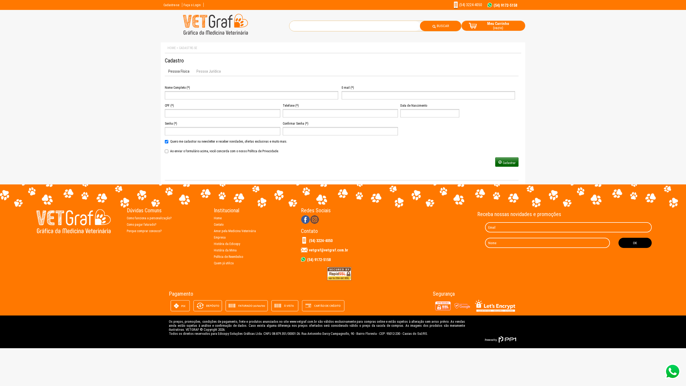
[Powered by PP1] (500, 339)
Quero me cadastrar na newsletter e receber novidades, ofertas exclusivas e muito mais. (228, 141)
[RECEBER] (635, 243)
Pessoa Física (178, 71)
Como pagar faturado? (141, 225)
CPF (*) (169, 105)
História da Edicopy (227, 244)
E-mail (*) (348, 88)
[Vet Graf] (215, 34)
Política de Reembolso (228, 257)
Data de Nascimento (413, 105)
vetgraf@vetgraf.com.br (328, 250)
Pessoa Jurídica (208, 71)
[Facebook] (305, 220)
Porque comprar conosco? (144, 231)
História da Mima (225, 250)
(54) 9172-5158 (505, 5)
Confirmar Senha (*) (295, 123)
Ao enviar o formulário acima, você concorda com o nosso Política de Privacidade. (224, 151)
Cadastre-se (171, 5)
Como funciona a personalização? (149, 218)
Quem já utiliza (224, 263)
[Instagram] (314, 220)
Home (218, 218)
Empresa (220, 237)
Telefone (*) (291, 105)
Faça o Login (192, 5)
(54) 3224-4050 (321, 241)
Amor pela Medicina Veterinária (235, 231)
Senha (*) (171, 123)
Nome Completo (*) (177, 88)
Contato (218, 225)
